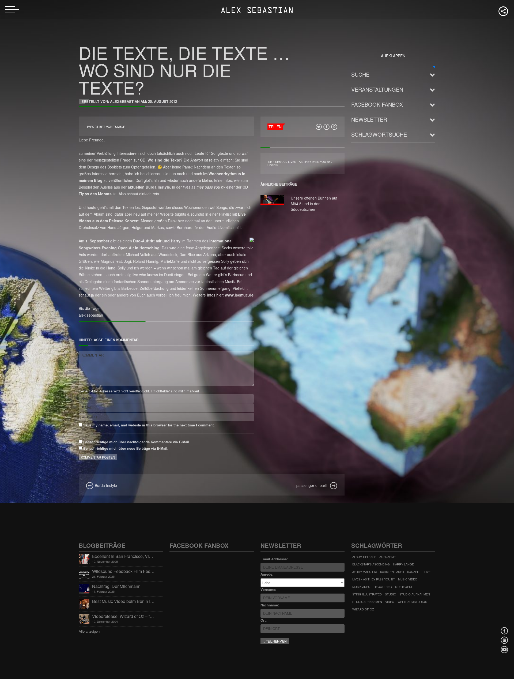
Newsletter (369, 119)
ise (269, 161)
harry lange (403, 564)
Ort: (263, 620)
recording (383, 586)
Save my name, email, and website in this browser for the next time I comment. (148, 424)
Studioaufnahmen (367, 601)
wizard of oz (363, 609)
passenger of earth (313, 485)
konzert (414, 571)
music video (407, 579)
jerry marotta (364, 571)
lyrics (272, 165)
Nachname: (269, 604)
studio (390, 594)
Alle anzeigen (89, 631)
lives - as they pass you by (309, 161)
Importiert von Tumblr (106, 127)
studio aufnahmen (414, 594)
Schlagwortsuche (379, 134)
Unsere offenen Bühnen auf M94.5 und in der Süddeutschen (314, 203)
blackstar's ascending (371, 564)
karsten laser (392, 571)
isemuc (280, 161)
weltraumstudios (412, 601)
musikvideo (361, 586)
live (427, 571)
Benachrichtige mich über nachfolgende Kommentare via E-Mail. (136, 441)
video (389, 601)
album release (364, 556)
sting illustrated (367, 594)
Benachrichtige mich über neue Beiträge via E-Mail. (125, 448)
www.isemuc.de (239, 295)
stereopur (404, 586)
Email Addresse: (274, 558)
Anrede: (266, 574)
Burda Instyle (105, 485)
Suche (360, 74)
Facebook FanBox (377, 104)
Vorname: (268, 589)
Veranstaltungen (377, 89)
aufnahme (387, 556)
